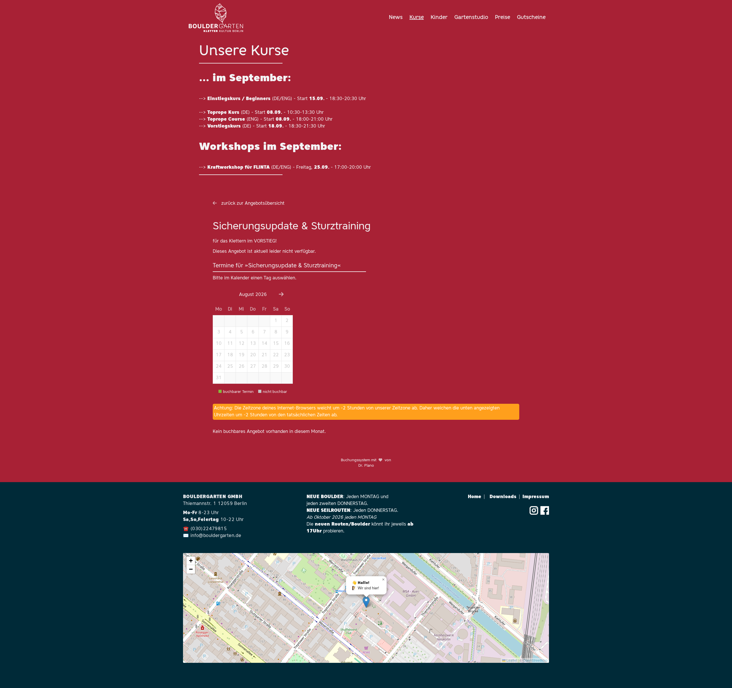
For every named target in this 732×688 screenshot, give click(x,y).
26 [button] (241, 366)
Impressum (535, 497)
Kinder (439, 17)
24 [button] (219, 366)
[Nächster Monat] (281, 295)
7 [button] (264, 332)
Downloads (505, 497)
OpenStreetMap (535, 660)
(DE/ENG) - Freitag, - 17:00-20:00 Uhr (289, 167)
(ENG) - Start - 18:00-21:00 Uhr (270, 119)
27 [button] (253, 366)
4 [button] (230, 332)
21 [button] (264, 355)
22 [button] (276, 355)
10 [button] (219, 343)
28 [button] (264, 366)
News (396, 17)
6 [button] (253, 332)
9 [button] (287, 332)
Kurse (416, 17)
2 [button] (287, 321)
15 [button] (276, 343)
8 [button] (275, 332)
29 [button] (276, 366)
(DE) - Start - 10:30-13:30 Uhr (265, 112)
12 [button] (241, 343)
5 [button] (241, 332)
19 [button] (241, 355)
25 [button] (230, 366)
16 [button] (287, 343)
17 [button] (219, 355)
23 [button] (287, 355)
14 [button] (264, 343)
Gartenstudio (471, 17)
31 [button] (219, 378)
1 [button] (275, 321)
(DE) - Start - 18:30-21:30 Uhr (266, 126)
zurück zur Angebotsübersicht (253, 203)
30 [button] (287, 366)
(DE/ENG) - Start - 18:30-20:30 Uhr (286, 99)
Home (476, 497)
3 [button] (218, 332)
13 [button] (253, 343)
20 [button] (253, 355)
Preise (502, 17)
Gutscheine (531, 17)
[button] (218, 321)
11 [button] (230, 343)
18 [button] (230, 355)
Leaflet (511, 660)
